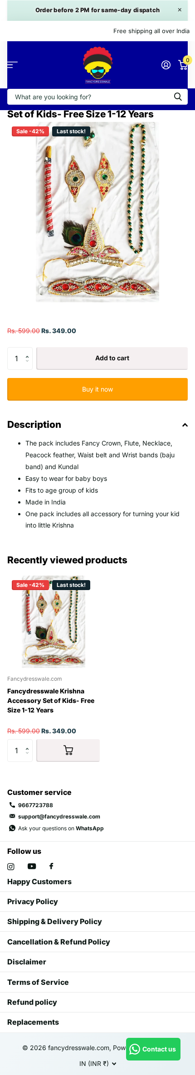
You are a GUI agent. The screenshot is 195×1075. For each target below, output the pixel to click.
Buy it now (97, 389)
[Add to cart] (68, 750)
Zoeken (178, 97)
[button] (29, 350)
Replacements (33, 1022)
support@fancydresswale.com (59, 816)
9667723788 (35, 805)
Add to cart (112, 358)
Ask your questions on (61, 828)
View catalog (12, 65)
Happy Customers (39, 881)
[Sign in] (166, 65)
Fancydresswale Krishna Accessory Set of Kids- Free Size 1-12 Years (50, 700)
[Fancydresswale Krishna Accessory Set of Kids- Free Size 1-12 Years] (53, 622)
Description (34, 424)
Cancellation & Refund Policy (58, 941)
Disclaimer (26, 961)
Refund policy (32, 1002)
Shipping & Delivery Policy (54, 921)
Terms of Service (38, 982)
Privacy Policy (32, 901)
